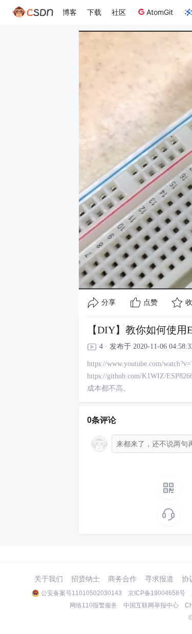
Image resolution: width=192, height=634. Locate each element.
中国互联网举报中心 (151, 605)
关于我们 (48, 579)
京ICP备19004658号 (156, 593)
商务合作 (122, 579)
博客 (69, 12)
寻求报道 (159, 579)
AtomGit (159, 12)
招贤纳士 (85, 579)
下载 (94, 12)
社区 (119, 12)
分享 (108, 302)
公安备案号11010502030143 (81, 593)
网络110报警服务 (93, 605)
